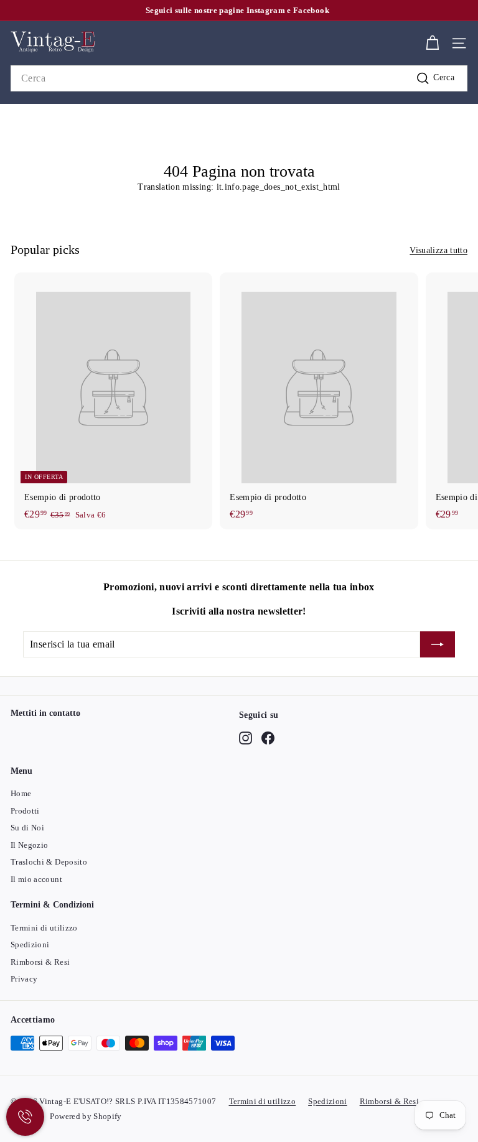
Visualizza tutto (438, 250)
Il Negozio (30, 845)
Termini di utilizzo (44, 927)
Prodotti (25, 810)
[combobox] (239, 78)
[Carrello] (432, 43)
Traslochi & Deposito (49, 861)
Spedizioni (30, 944)
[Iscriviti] (437, 644)
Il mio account (36, 879)
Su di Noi (27, 827)
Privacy (24, 978)
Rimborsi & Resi (40, 962)
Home (21, 793)
